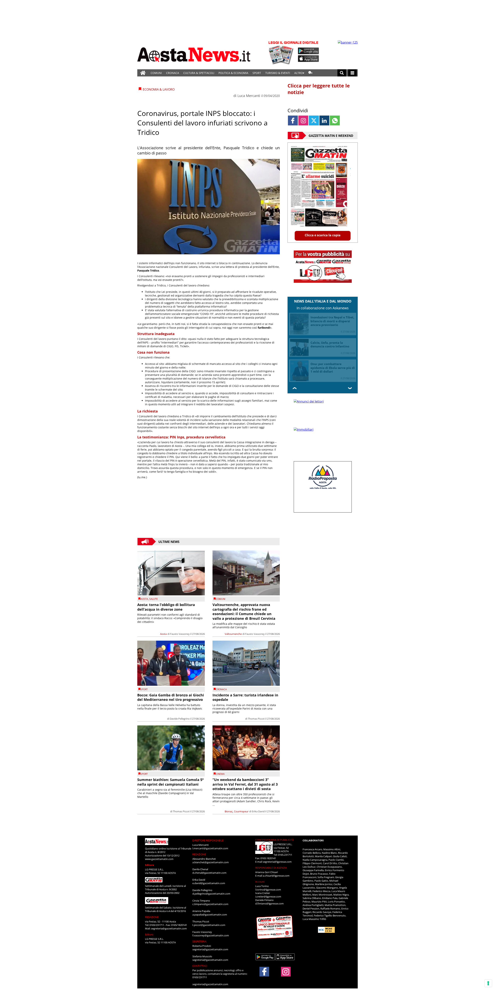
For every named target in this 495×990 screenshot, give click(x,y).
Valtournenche (233, 634)
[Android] (308, 51)
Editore (149, 865)
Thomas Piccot (256, 718)
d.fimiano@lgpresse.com (269, 903)
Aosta (144, 599)
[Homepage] (143, 72)
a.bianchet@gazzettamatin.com (210, 862)
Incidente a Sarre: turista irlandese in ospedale (245, 697)
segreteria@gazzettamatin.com (169, 928)
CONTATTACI (199, 966)
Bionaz (228, 811)
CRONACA (172, 73)
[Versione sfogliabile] (281, 52)
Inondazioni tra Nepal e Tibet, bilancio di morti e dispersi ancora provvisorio (332, 321)
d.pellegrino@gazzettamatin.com (211, 893)
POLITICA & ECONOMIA (233, 73)
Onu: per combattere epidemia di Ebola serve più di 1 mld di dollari (333, 367)
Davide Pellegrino (180, 718)
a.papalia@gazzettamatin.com (209, 914)
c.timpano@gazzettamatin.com (210, 904)
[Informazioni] (310, 72)
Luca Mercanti (248, 95)
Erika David (258, 811)
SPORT (257, 73)
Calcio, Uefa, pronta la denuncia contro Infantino (330, 344)
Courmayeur (241, 811)
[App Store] (308, 58)
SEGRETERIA (199, 941)
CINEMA (220, 774)
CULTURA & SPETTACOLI (198, 73)
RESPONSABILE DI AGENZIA (271, 867)
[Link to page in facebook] (293, 120)
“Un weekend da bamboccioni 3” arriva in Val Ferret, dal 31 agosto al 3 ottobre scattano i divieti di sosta (245, 784)
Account (260, 881)
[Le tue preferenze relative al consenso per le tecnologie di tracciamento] (488, 983)
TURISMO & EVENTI (277, 73)
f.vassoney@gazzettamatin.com (210, 935)
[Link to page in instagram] (303, 120)
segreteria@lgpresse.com (277, 861)
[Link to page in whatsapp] (335, 120)
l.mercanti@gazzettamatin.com (210, 848)
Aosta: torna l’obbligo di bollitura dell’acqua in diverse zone (166, 606)
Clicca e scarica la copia (323, 235)
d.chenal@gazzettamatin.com (209, 872)
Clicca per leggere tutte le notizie (319, 88)
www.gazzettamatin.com (159, 859)
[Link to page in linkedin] (324, 120)
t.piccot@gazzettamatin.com (208, 925)
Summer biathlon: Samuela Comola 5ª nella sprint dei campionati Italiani (170, 781)
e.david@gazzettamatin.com (208, 883)
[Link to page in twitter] (314, 120)
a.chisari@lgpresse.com (276, 875)
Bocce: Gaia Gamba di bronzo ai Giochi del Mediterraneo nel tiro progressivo (170, 697)
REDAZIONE (152, 917)
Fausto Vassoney (180, 634)
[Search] (341, 72)
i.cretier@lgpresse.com (268, 896)
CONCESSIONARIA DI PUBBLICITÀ (274, 840)
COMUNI (156, 73)
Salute (153, 599)
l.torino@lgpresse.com (268, 889)
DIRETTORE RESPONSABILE (208, 840)
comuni (220, 599)
